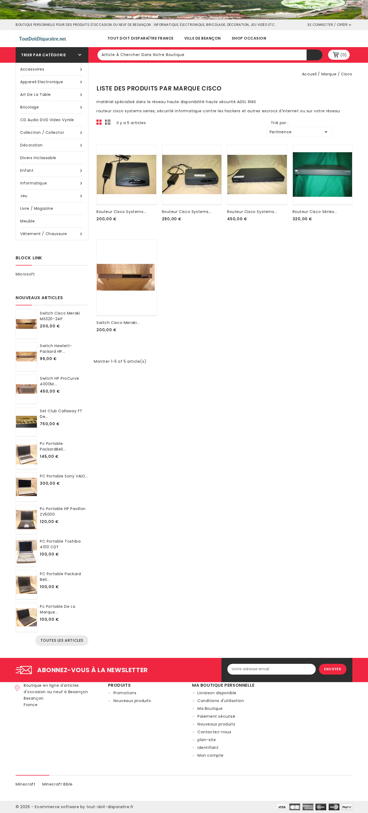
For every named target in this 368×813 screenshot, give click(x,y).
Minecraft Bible (57, 784)
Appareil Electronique (52, 82)
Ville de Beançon (202, 38)
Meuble (27, 221)
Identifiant (208, 747)
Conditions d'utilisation (220, 700)
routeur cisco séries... (315, 211)
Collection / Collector (52, 132)
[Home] (184, 9)
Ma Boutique (210, 708)
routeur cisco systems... (121, 211)
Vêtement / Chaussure (52, 234)
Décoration (52, 145)
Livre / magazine (36, 208)
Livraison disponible (217, 693)
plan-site (206, 739)
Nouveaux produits (132, 700)
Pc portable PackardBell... (53, 446)
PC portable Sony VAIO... (64, 476)
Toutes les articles (61, 640)
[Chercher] (314, 55)
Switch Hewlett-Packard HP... (56, 348)
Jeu (52, 196)
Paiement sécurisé (216, 716)
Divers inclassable (38, 157)
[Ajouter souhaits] (97, 225)
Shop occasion (249, 38)
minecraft (25, 784)
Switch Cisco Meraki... (118, 322)
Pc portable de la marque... (57, 609)
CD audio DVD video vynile (47, 120)
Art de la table (52, 94)
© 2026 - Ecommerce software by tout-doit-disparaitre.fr (75, 806)
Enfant (52, 170)
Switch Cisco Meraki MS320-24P (60, 316)
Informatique (52, 183)
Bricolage (52, 107)
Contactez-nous (214, 732)
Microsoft (25, 274)
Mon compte (210, 755)
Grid (100, 124)
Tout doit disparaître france (140, 38)
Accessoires (52, 69)
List (109, 124)
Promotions (125, 693)
